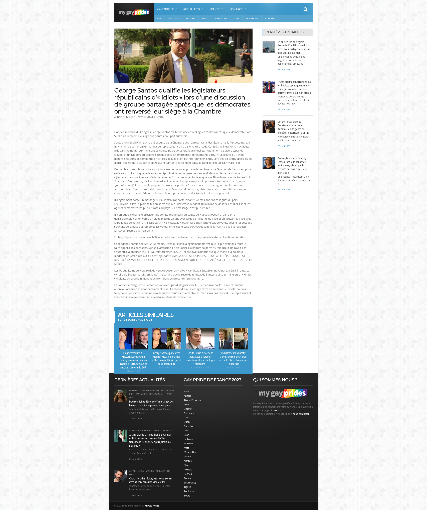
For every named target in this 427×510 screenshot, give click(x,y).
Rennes (188, 473)
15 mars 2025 (233, 367)
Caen (186, 417)
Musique (148, 430)
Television (167, 394)
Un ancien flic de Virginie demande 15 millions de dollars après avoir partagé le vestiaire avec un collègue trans (294, 47)
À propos (276, 410)
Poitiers (188, 469)
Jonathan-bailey (157, 470)
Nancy (187, 456)
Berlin (205, 18)
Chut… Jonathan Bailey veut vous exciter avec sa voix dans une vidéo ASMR (150, 480)
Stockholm (252, 18)
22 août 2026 (284, 109)
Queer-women (155, 394)
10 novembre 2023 (200, 367)
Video (131, 397)
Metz (186, 447)
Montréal (270, 18)
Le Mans (188, 439)
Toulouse (189, 491)
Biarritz (187, 408)
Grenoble (189, 426)
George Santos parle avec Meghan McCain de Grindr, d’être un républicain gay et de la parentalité (166, 358)
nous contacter (301, 413)
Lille (186, 430)
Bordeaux (189, 413)
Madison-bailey (153, 390)
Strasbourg (190, 482)
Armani (132, 470)
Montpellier (190, 452)
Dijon (187, 421)
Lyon (186, 434)
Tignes (187, 486)
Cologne (141, 470)
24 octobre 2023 (167, 367)
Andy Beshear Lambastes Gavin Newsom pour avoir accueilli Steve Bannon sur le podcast (233, 358)
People (145, 394)
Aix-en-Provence (192, 400)
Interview (133, 390)
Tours (187, 495)
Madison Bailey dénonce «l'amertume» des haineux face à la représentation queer (151, 403)
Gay (147, 470)
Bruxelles (174, 18)
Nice (186, 465)
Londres (190, 18)
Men (168, 470)
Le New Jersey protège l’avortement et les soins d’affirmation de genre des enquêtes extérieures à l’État (293, 127)
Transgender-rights (162, 430)
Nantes (188, 460)
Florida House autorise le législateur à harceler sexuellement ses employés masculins (200, 358)
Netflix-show (167, 390)
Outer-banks (135, 394)
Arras (186, 404)
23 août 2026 (284, 69)
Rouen (187, 478)
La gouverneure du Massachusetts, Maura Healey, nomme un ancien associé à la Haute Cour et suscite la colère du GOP (133, 360)
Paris (159, 18)
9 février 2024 (133, 371)
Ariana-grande (136, 430)
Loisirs (142, 390)
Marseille (188, 443)
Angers (187, 395)
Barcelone (221, 18)
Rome (236, 18)
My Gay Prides (152, 505)
